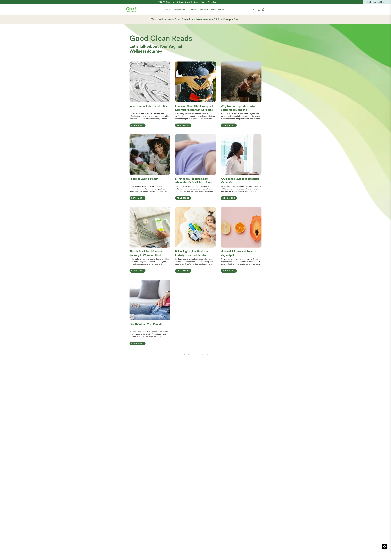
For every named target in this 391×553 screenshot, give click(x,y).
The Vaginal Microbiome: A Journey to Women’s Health (146, 253)
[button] (254, 9)
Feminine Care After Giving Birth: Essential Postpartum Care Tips (195, 107)
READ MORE (137, 125)
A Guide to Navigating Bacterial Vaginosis (240, 180)
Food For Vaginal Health (144, 178)
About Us (191, 9)
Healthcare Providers (375, 2)
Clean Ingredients (179, 9)
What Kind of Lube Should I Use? (149, 106)
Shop (166, 9)
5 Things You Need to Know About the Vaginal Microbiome (193, 180)
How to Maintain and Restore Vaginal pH (238, 253)
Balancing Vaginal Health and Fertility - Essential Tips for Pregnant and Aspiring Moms (193, 253)
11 (202, 355)
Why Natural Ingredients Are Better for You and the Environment (238, 108)
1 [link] (184, 355)
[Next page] (206, 354)
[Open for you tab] (384, 546)
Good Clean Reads (217, 9)
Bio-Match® (203, 9)
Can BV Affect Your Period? (146, 324)
